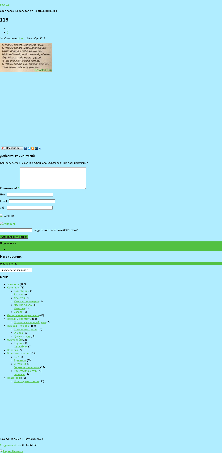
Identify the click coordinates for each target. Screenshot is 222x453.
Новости (12, 350)
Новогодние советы (26, 381)
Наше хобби (14, 339)
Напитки (19, 308)
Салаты (18, 311)
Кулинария (13, 287)
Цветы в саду (22, 336)
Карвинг (19, 343)
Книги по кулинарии (26, 301)
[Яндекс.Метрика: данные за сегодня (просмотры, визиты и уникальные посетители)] (11, 451)
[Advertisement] (50, 110)
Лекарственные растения (23, 315)
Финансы (19, 374)
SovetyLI (5, 4)
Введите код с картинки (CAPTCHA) (55, 230)
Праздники (14, 377)
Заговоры (13, 284)
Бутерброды (21, 291)
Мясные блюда (23, 305)
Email (4, 201)
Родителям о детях (25, 370)
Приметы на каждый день (30, 322)
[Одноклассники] (33, 148)
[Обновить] (8, 223)
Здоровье (20, 360)
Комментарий (9, 188)
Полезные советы (18, 353)
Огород (18, 332)
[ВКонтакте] (25, 148)
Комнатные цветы (25, 329)
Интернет (20, 364)
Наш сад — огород (18, 325)
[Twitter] (29, 148)
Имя (3, 194)
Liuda (22, 38)
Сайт (3, 207)
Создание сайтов (10, 445)
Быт (16, 357)
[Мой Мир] (36, 148)
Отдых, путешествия (27, 367)
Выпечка (19, 294)
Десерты (19, 298)
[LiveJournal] (40, 148)
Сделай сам (21, 346)
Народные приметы (19, 318)
